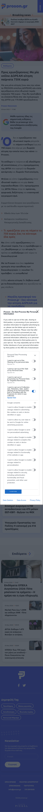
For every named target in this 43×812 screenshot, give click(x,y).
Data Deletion (8, 500)
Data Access (21, 500)
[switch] (34, 361)
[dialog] (21, 406)
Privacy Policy (35, 500)
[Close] (38, 312)
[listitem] (21, 355)
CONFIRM (13, 491)
